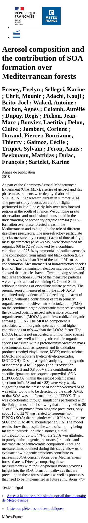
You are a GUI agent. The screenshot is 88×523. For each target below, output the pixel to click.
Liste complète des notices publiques (35, 508)
